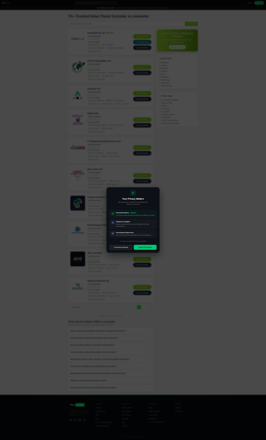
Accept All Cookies (145, 247)
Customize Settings (121, 247)
